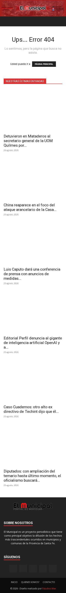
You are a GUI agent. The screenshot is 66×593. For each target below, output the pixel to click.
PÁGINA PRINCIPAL (44, 64)
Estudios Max (49, 588)
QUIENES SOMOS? (30, 582)
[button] (6, 21)
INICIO (14, 582)
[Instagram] (23, 568)
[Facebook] (13, 568)
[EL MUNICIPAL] (33, 8)
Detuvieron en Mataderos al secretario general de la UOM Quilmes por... (28, 141)
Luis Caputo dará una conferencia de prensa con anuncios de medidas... (32, 274)
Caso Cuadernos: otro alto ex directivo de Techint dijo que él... (31, 409)
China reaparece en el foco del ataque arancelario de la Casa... (30, 207)
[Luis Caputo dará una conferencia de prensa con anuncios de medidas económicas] (33, 243)
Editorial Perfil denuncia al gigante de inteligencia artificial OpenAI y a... (33, 342)
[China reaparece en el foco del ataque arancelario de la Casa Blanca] (33, 179)
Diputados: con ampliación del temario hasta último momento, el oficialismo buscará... (32, 476)
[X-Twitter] (43, 568)
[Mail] (33, 568)
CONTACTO (49, 582)
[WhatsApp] (52, 568)
